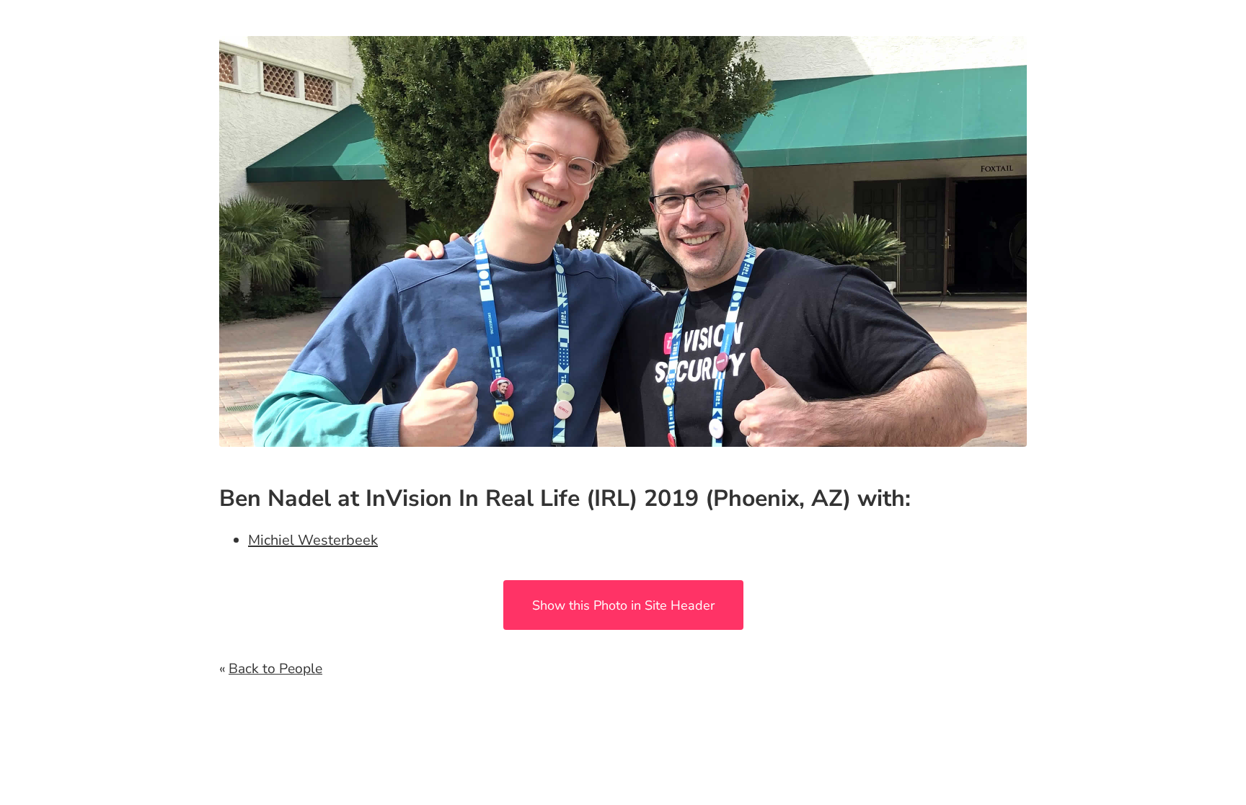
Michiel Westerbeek (313, 540)
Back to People (275, 668)
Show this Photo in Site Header (623, 605)
